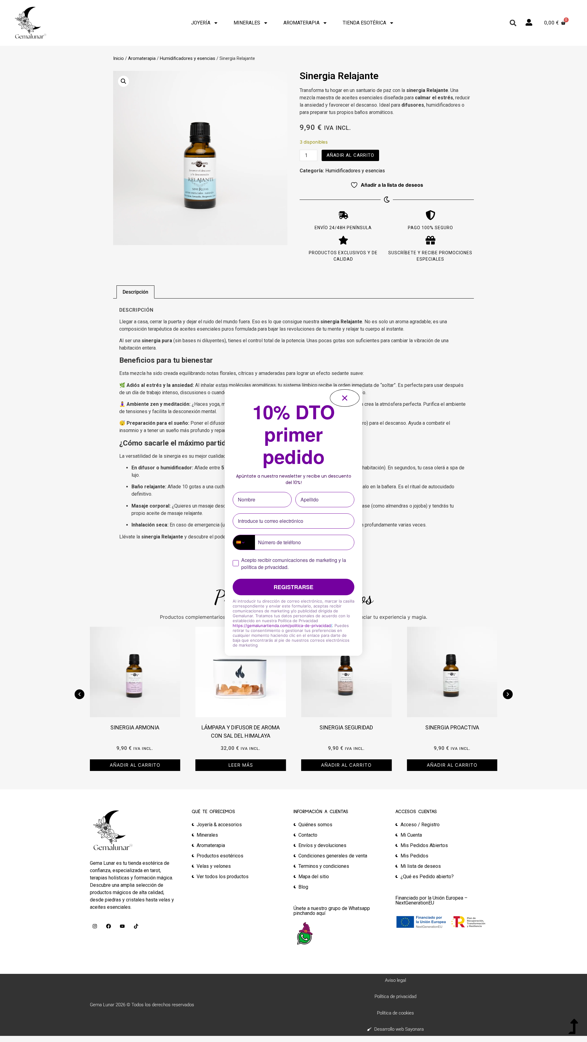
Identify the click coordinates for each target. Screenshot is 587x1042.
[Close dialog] (345, 398)
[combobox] (244, 542)
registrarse (293, 587)
